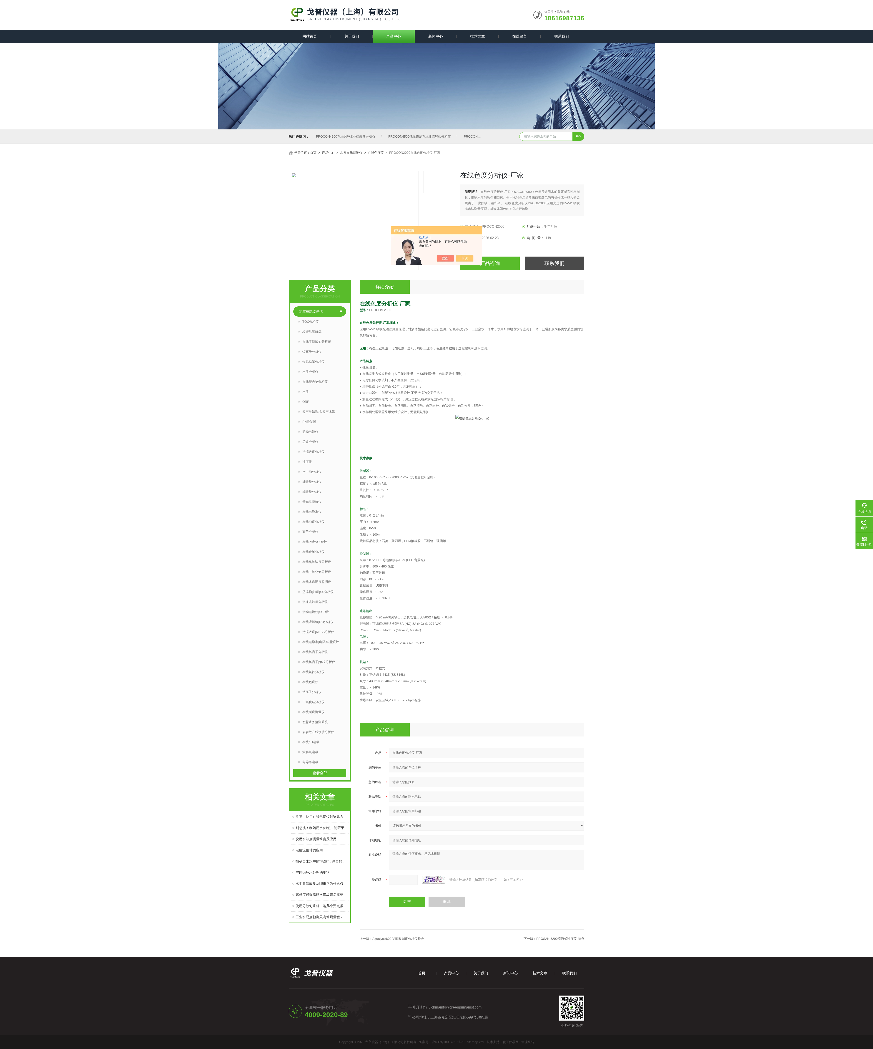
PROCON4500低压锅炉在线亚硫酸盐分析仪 (419, 136)
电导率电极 (310, 762)
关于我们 (351, 36)
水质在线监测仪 (351, 152)
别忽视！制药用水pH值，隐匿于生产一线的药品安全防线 (322, 828)
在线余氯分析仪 (313, 552)
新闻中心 (435, 36)
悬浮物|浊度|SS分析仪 (318, 592)
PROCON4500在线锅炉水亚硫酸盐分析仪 (345, 136)
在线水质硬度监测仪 (316, 582)
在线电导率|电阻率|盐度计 (320, 642)
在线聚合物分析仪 (315, 381)
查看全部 (320, 773)
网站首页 (309, 36)
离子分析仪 (310, 532)
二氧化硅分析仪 (313, 702)
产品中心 (393, 36)
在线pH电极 (310, 742)
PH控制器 (309, 422)
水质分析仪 (310, 371)
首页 (313, 152)
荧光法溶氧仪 (311, 502)
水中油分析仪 (311, 472)
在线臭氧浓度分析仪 (316, 562)
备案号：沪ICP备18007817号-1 (441, 1042)
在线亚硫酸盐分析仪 (316, 341)
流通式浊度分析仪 (315, 602)
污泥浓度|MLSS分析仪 (318, 632)
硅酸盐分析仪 (311, 482)
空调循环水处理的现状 (313, 872)
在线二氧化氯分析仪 (316, 572)
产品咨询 (490, 263)
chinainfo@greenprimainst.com (456, 1007)
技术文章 (477, 36)
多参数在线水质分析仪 (318, 732)
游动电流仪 (310, 432)
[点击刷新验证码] (433, 880)
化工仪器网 (511, 1042)
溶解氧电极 (310, 752)
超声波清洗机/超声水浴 (318, 412)
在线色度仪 (376, 152)
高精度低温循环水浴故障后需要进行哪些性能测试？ (322, 895)
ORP (305, 401)
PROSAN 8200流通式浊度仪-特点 (560, 939)
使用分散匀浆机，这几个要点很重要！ (322, 906)
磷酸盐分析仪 (311, 492)
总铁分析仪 (310, 442)
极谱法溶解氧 (311, 331)
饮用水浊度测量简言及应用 (316, 839)
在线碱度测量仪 (313, 712)
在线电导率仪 (311, 512)
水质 (305, 391)
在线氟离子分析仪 (315, 652)
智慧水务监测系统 (315, 722)
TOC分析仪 (310, 321)
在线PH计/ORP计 (314, 542)
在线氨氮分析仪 (313, 672)
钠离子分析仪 (311, 692)
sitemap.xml (475, 1042)
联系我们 (561, 36)
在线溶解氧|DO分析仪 (318, 622)
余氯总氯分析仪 (313, 361)
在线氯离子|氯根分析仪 (318, 662)
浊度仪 (307, 462)
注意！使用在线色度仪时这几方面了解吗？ (322, 817)
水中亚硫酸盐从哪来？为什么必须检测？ (322, 883)
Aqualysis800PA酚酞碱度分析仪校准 (398, 939)
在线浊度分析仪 (313, 522)
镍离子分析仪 (311, 351)
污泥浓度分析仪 (313, 452)
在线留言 (519, 36)
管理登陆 (527, 1042)
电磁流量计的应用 (309, 850)
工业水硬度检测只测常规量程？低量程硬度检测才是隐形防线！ (322, 917)
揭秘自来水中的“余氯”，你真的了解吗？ (322, 861)
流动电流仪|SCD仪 (315, 612)
